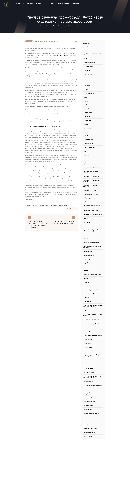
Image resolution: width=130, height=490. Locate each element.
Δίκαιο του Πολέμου (88, 143)
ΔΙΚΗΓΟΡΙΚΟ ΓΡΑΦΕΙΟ (28, 3)
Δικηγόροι (86, 155)
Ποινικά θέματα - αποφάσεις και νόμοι (49, 41)
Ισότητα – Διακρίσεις (89, 266)
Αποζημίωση (87, 70)
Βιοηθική (86, 101)
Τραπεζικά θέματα (88, 409)
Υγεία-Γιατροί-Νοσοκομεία (90, 417)
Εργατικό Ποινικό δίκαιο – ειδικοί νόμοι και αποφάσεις (92, 247)
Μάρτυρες (86, 278)
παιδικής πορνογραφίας (61, 55)
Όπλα (85, 310)
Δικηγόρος (35, 205)
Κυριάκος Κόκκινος (44, 205)
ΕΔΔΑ (85, 202)
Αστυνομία (86, 81)
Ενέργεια (86, 238)
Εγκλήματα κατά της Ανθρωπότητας (92, 167)
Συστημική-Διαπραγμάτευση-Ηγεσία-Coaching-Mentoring (92, 393)
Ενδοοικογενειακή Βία (89, 235)
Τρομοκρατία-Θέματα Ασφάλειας (91, 413)
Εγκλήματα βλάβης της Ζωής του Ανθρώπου (91, 163)
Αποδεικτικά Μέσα (88, 66)
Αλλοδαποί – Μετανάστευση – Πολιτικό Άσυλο (92, 54)
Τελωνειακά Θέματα (88, 405)
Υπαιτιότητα (87, 421)
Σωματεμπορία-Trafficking (90, 397)
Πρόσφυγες (86, 361)
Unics (76, 41)
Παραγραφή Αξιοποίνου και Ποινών (92, 319)
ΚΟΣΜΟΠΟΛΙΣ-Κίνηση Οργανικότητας (92, 274)
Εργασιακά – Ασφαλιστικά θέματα (91, 242)
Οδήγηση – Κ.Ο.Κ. (88, 301)
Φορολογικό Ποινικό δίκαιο (90, 428)
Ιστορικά (86, 270)
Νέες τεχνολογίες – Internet (90, 293)
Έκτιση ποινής (87, 222)
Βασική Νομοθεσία (50, 3)
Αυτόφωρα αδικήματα (89, 93)
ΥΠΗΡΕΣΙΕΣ (38, 3)
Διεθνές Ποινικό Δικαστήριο (90, 132)
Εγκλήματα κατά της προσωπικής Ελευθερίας (91, 181)
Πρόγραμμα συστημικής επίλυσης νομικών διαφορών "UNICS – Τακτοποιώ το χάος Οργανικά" (92, 356)
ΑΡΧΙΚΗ (18, 3)
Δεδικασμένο (87, 108)
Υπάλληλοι (86, 424)
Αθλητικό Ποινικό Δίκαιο (89, 50)
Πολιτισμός (86, 351)
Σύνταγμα (86, 389)
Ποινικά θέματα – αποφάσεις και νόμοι (93, 335)
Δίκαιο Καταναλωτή (88, 139)
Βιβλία (85, 97)
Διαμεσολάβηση (87, 116)
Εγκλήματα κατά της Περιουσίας (91, 176)
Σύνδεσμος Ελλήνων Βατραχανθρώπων (93, 385)
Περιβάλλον (86, 328)
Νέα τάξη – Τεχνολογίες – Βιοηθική (92, 290)
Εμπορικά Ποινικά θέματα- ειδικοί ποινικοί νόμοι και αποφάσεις (91, 230)
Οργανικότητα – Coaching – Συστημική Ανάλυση (92, 315)
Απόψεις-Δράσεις (88, 74)
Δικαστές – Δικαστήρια (89, 147)
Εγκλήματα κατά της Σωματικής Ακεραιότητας (90, 186)
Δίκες (85, 151)
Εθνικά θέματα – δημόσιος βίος (91, 210)
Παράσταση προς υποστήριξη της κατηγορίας (91, 323)
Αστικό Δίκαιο (87, 78)
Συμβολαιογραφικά (88, 381)
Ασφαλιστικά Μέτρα (88, 85)
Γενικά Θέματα (87, 105)
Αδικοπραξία (87, 46)
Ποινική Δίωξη (87, 343)
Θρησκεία (86, 263)
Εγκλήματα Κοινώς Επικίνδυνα (91, 194)
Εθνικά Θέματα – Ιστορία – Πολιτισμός (93, 214)
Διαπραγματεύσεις (88, 120)
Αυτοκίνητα (86, 89)
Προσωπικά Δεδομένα (89, 364)
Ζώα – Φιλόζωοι (87, 259)
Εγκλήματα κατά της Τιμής (90, 190)
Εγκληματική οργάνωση (89, 198)
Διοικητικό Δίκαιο (88, 159)
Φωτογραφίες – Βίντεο (64, 3)
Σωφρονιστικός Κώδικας (89, 401)
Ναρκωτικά (86, 282)
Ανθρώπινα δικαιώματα (89, 62)
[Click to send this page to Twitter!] (70, 209)
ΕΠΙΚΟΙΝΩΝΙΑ (76, 3)
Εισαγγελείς (86, 218)
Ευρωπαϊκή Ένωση (88, 251)
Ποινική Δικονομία (88, 339)
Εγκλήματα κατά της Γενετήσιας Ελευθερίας (90, 172)
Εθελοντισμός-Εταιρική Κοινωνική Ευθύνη (91, 206)
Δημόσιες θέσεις (88, 112)
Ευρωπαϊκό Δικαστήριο (89, 255)
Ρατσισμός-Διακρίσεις (89, 372)
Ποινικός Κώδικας (88, 347)
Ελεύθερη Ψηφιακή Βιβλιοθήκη (91, 226)
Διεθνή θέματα (87, 135)
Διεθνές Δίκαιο (87, 128)
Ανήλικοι (37, 41)
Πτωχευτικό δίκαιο (88, 368)
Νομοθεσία (86, 297)
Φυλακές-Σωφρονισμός (89, 432)
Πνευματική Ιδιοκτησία (89, 331)
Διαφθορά (86, 124)
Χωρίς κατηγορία (88, 436)
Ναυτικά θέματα (87, 286)
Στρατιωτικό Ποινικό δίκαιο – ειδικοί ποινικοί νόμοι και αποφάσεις (92, 377)
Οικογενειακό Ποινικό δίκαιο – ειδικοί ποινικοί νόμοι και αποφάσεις (92, 306)
